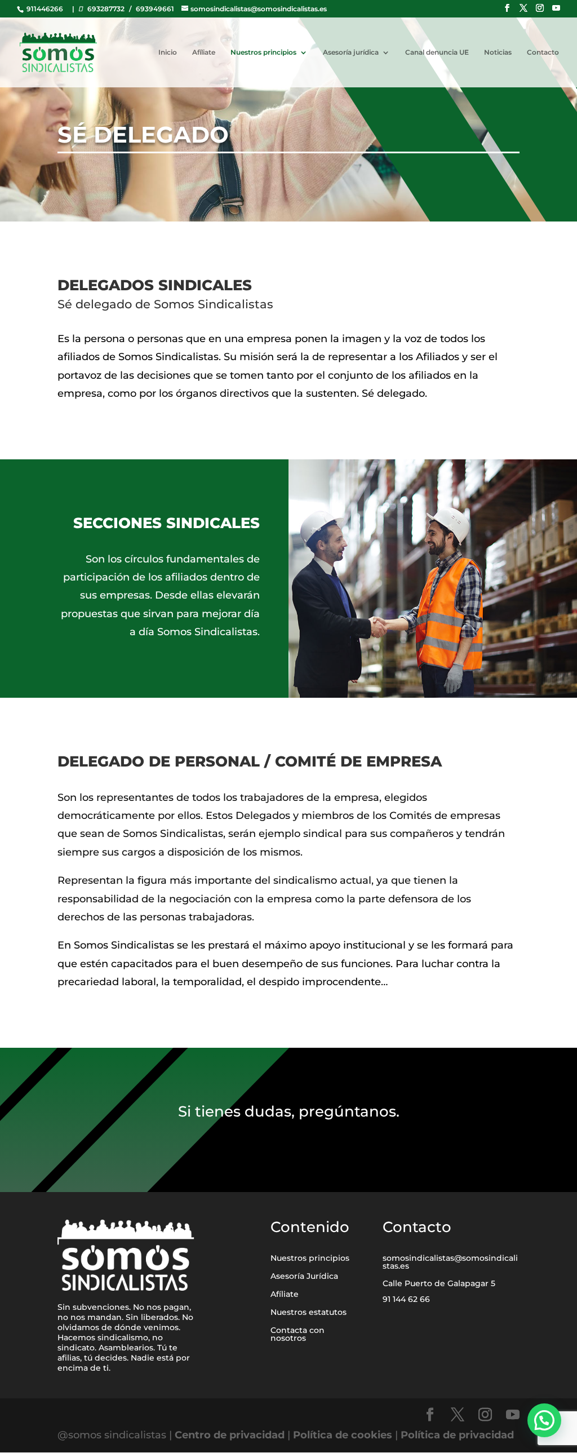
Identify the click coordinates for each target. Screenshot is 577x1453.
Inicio (167, 52)
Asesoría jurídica (351, 52)
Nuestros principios (263, 52)
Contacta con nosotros (297, 1334)
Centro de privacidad (231, 1435)
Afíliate (203, 52)
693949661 (155, 9)
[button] (544, 1420)
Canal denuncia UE (437, 52)
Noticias (498, 52)
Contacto (543, 52)
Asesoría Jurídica (304, 1276)
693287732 (106, 9)
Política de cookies (342, 1435)
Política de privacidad (457, 1435)
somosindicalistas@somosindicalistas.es (450, 1262)
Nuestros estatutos (308, 1312)
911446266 (44, 9)
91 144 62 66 (406, 1299)
